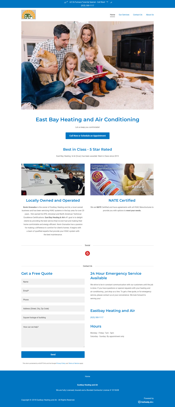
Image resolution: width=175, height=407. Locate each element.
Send (53, 354)
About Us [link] (150, 15)
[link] (28, 14)
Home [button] (87, 376)
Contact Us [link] (137, 15)
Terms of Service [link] (74, 363)
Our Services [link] (124, 15)
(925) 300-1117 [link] (87, 5)
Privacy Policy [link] (60, 363)
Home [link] (112, 15)
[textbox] (53, 282)
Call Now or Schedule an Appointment (87, 135)
